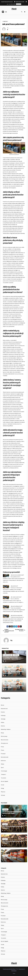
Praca (2, 746)
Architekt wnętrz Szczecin (19, 630)
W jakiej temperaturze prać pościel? (9, 631)
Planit (14, 9)
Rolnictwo (3, 760)
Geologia (3, 719)
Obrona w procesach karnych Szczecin (12, 827)
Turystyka (3, 778)
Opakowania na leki (9, 858)
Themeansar (13, 970)
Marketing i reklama (5, 729)
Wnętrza (6, 21)
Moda (2, 733)
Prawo (2, 750)
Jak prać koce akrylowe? (16, 615)
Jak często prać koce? (16, 597)
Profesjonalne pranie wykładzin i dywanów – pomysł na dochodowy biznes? (14, 658)
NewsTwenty (21, 969)
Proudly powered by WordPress (9, 969)
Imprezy (3, 726)
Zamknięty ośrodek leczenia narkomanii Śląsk (12, 812)
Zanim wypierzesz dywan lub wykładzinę (13, 672)
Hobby (2, 722)
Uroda (2, 785)
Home (14, 973)
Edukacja (3, 715)
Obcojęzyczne (4, 743)
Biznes (2, 705)
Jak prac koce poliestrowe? (17, 575)
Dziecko (3, 712)
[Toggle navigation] (6, 12)
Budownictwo (4, 708)
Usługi (2, 788)
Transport (3, 774)
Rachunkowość (4, 757)
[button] (21, 11)
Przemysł (3, 753)
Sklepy (2, 764)
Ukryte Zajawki (8, 655)
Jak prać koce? (14, 586)
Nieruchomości (4, 739)
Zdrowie (3, 795)
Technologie (4, 771)
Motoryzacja (4, 736)
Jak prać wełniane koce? (16, 606)
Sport (2, 767)
